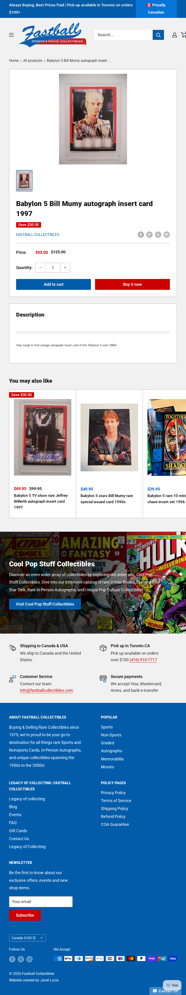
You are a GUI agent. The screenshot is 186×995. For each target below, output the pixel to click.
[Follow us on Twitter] (21, 959)
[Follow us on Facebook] (12, 959)
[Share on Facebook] (141, 234)
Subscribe (25, 915)
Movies (107, 766)
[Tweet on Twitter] (158, 234)
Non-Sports (111, 735)
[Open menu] (11, 35)
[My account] (174, 34)
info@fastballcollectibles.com (46, 690)
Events (15, 814)
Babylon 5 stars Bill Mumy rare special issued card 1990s (107, 498)
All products (32, 60)
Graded (107, 742)
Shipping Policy (114, 808)
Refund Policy (113, 816)
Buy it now (132, 284)
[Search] (158, 35)
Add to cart (54, 284)
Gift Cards (18, 830)
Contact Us (19, 838)
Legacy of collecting (27, 798)
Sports (107, 727)
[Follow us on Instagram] (29, 959)
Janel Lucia (49, 980)
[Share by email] (167, 234)
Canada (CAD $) (24, 938)
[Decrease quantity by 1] (40, 267)
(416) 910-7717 (143, 659)
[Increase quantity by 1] (65, 267)
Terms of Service (116, 800)
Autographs (111, 750)
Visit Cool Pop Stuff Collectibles (45, 604)
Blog (13, 806)
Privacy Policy (113, 792)
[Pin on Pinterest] (149, 234)
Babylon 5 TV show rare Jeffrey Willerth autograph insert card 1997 (41, 501)
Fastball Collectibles (37, 235)
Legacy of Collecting (27, 846)
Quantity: (24, 267)
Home (14, 60)
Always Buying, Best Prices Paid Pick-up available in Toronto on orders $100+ (71, 8)
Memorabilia (112, 759)
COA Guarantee (115, 824)
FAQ (13, 822)
